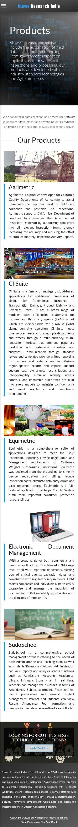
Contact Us (39, 748)
